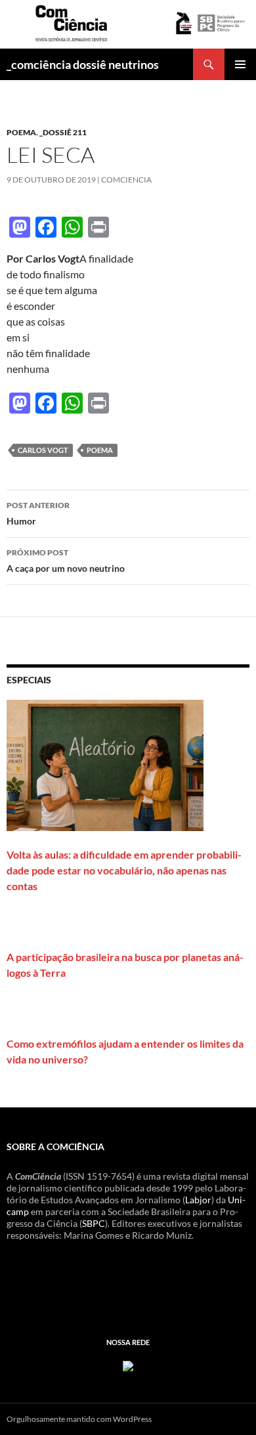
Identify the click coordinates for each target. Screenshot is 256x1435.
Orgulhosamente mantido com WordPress (79, 1419)
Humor (38, 513)
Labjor (198, 1199)
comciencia (126, 179)
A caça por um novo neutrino (66, 560)
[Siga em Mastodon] (128, 1365)
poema (21, 132)
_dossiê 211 (63, 132)
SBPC (93, 1223)
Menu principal (240, 64)
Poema (100, 450)
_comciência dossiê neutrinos (83, 64)
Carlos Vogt (43, 450)
